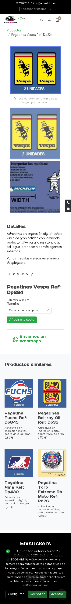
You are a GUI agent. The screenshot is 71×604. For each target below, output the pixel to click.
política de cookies (35, 585)
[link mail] (68, 209)
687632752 (22, 3)
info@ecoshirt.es (44, 3)
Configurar (16, 594)
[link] (15, 20)
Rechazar (37, 594)
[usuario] (49, 20)
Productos (14, 30)
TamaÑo (13, 304)
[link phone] (68, 203)
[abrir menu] (64, 20)
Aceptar (57, 594)
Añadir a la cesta (21, 319)
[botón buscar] (41, 20)
